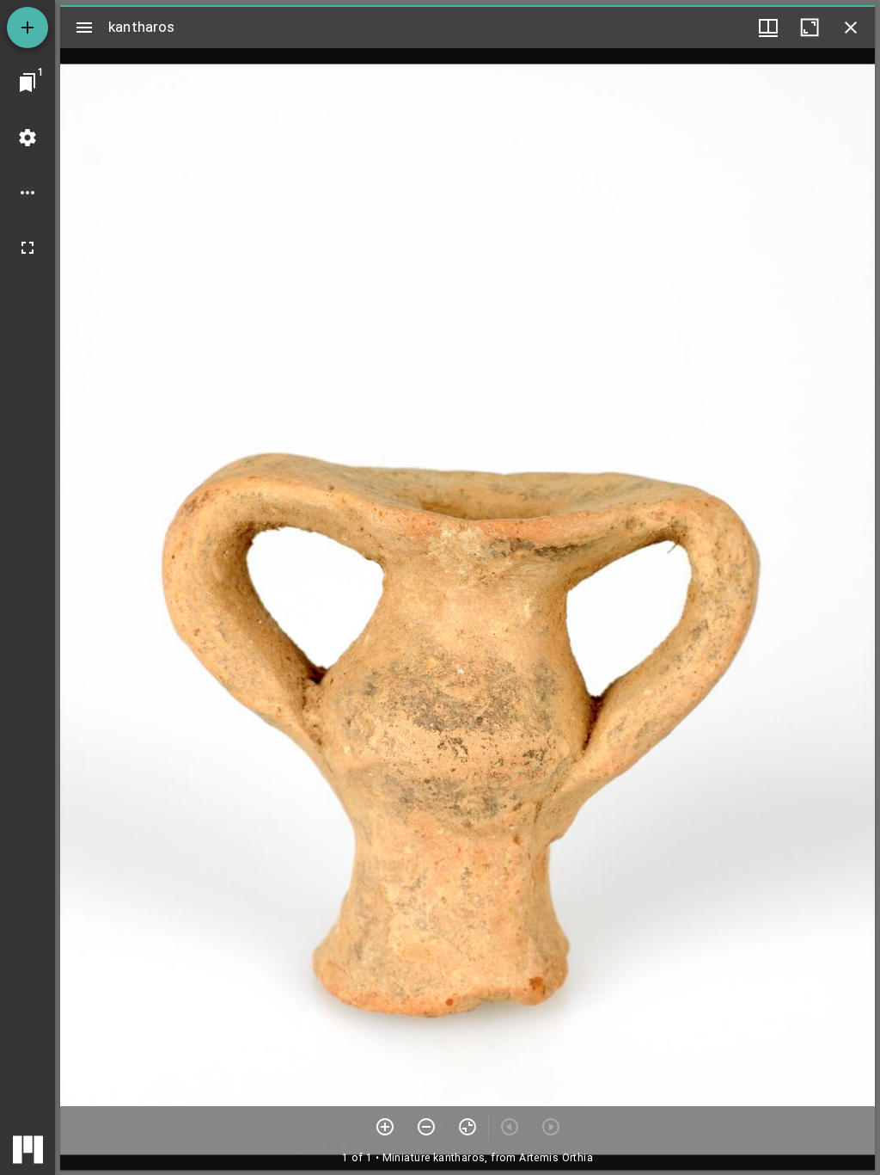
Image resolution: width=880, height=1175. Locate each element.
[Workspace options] (27, 192)
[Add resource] (27, 27)
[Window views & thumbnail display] (768, 27)
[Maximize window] (809, 27)
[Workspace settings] (27, 137)
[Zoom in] (385, 1126)
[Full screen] (27, 247)
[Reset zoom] (467, 1126)
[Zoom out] (426, 1126)
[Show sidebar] (84, 27)
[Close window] (850, 27)
